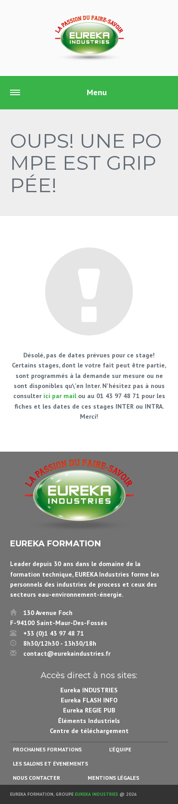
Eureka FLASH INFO (89, 700)
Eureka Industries (96, 794)
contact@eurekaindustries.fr (66, 653)
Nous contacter (36, 777)
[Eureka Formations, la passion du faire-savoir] (89, 38)
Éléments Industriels (89, 721)
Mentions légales (113, 777)
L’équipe (120, 749)
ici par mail (59, 396)
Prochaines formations (47, 749)
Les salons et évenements (50, 763)
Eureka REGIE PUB (89, 710)
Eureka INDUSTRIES (89, 690)
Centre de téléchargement (89, 731)
